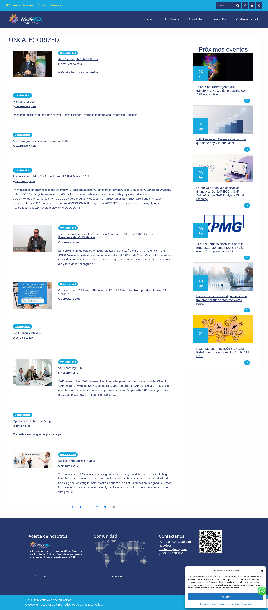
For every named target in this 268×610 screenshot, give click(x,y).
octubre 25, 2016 (25, 181)
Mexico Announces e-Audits (76, 461)
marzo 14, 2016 (69, 465)
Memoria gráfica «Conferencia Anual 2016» (41, 141)
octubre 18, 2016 (70, 242)
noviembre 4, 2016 (71, 64)
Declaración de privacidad (229, 604)
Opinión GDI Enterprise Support (34, 421)
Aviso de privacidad (59, 600)
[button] (261, 570)
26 (96, 507)
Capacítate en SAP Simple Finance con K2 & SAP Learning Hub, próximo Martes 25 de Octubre (114, 292)
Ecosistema (172, 19)
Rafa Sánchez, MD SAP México (78, 59)
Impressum (246, 604)
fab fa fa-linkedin (252, 5)
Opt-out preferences (208, 604)
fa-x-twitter (259, 5)
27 (105, 507)
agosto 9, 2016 (69, 372)
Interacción (219, 19)
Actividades (196, 19)
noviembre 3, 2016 (25, 106)
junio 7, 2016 (22, 425)
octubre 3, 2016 (24, 337)
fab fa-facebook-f (245, 5)
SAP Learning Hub (70, 368)
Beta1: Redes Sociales (27, 333)
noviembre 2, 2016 (25, 146)
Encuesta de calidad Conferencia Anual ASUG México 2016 (51, 176)
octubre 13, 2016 (70, 298)
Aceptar (226, 596)
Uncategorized (68, 52)
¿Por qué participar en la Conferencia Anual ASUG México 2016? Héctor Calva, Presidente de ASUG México (109, 235)
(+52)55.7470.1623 (171, 553)
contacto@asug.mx (173, 549)
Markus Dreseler (23, 101)
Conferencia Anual (247, 19)
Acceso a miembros (20, 5)
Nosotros (149, 19)
